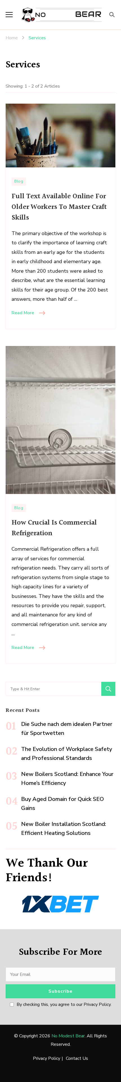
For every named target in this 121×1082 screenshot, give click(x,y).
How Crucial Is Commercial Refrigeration (54, 528)
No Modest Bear (68, 1036)
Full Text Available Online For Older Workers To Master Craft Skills (59, 207)
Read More (23, 313)
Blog (18, 181)
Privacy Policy (46, 1058)
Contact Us (77, 1058)
